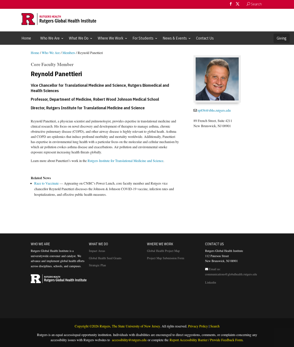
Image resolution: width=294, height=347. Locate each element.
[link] (266, 4)
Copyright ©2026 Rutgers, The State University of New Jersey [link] (117, 326)
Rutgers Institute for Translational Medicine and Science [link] (125, 160)
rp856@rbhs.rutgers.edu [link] (214, 110)
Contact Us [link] (205, 38)
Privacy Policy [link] (198, 326)
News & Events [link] (175, 38)
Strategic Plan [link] (97, 265)
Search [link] (215, 326)
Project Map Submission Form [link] (165, 258)
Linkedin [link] (210, 282)
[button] (230, 5)
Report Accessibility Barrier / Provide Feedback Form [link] (206, 340)
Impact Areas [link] (97, 251)
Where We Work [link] (110, 38)
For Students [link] (143, 38)
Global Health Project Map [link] (163, 251)
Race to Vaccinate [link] (46, 183)
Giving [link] (281, 38)
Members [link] (68, 52)
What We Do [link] (78, 38)
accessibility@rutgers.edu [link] (129, 340)
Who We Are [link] (50, 38)
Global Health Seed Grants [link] (105, 258)
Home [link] (26, 38)
